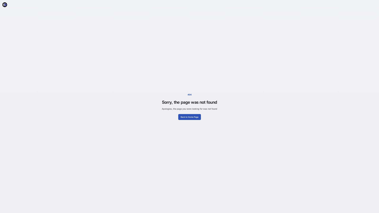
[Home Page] (4, 4)
